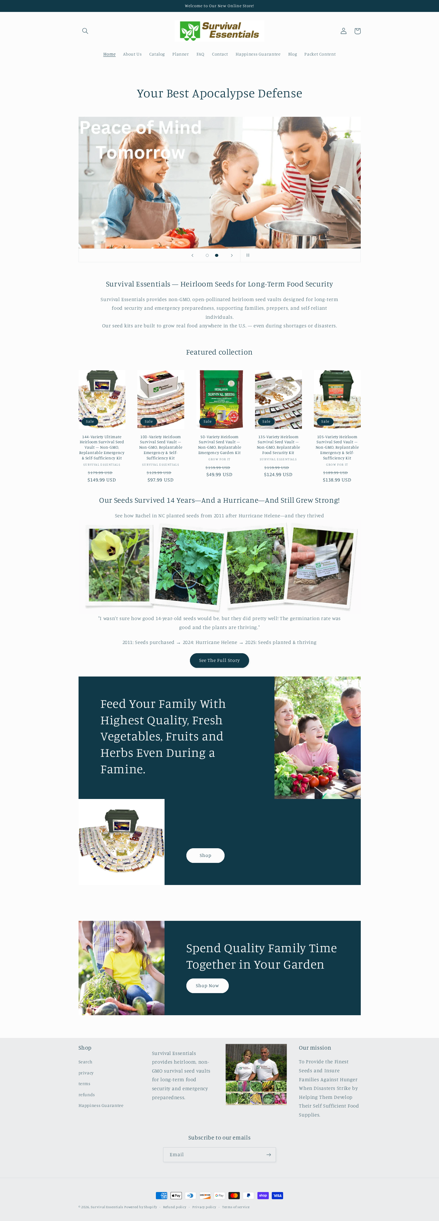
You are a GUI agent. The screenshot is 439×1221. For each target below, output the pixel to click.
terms (84, 1083)
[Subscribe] (269, 1154)
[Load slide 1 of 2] (207, 255)
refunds (87, 1094)
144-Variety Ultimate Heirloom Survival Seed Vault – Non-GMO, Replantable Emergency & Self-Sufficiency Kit (101, 447)
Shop (205, 855)
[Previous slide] (192, 255)
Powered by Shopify (140, 1207)
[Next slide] (231, 255)
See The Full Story (219, 660)
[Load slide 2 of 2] (217, 255)
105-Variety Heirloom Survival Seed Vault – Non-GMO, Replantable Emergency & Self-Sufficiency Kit (337, 447)
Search (86, 1061)
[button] (85, 31)
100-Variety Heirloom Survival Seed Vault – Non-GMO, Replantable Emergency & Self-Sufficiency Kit (160, 447)
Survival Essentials (107, 1207)
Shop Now (207, 985)
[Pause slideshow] (246, 255)
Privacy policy (204, 1207)
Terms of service (236, 1207)
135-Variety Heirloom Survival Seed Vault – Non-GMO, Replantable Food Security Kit (278, 444)
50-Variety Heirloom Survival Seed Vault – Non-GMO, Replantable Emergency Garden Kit (219, 444)
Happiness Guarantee (101, 1105)
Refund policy (174, 1207)
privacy (86, 1072)
